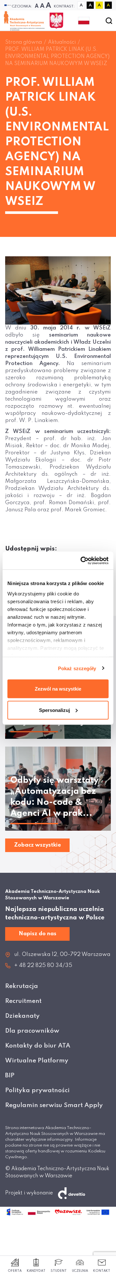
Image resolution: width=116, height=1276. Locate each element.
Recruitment (23, 1001)
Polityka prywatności (37, 1090)
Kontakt (101, 1270)
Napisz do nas (37, 934)
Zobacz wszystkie (37, 845)
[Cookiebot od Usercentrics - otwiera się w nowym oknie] (82, 560)
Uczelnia (80, 1270)
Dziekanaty (22, 1016)
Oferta (15, 1270)
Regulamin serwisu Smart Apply (54, 1105)
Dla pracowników (32, 1031)
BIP (10, 1075)
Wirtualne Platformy (36, 1061)
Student (59, 1270)
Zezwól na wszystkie (58, 689)
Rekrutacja (21, 986)
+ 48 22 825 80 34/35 (43, 965)
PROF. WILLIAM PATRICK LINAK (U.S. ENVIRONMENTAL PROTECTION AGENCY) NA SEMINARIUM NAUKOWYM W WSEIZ (57, 56)
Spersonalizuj (54, 710)
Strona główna (23, 42)
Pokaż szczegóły (77, 668)
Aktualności (62, 42)
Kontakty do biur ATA (37, 1046)
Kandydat (36, 1270)
